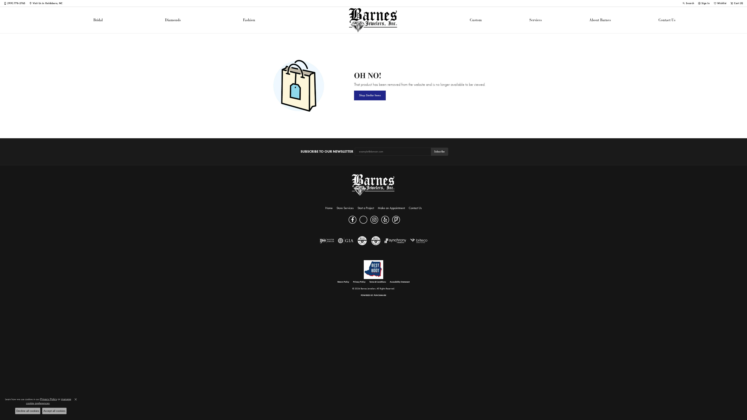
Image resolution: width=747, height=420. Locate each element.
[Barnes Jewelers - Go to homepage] (373, 185)
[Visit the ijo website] (327, 241)
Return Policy (343, 282)
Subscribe (439, 151)
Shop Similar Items (370, 95)
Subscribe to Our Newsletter (327, 152)
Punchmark (380, 295)
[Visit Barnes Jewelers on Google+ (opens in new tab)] (363, 220)
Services (535, 20)
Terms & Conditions (377, 282)
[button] (688, 3)
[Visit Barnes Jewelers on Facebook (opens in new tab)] (352, 220)
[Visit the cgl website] (362, 241)
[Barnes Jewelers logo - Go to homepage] (373, 20)
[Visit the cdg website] (376, 241)
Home (329, 208)
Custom (476, 20)
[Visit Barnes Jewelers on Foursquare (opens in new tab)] (396, 220)
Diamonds (173, 20)
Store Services (345, 208)
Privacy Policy (359, 282)
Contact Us (666, 20)
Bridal (98, 20)
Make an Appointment (391, 208)
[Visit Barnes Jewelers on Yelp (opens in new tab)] (385, 220)
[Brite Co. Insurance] (418, 241)
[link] (14, 3)
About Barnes (600, 20)
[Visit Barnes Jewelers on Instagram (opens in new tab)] (374, 220)
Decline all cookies (27, 410)
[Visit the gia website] (345, 241)
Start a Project (366, 208)
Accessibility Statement (400, 282)
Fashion (249, 20)
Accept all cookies (54, 410)
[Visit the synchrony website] (395, 241)
